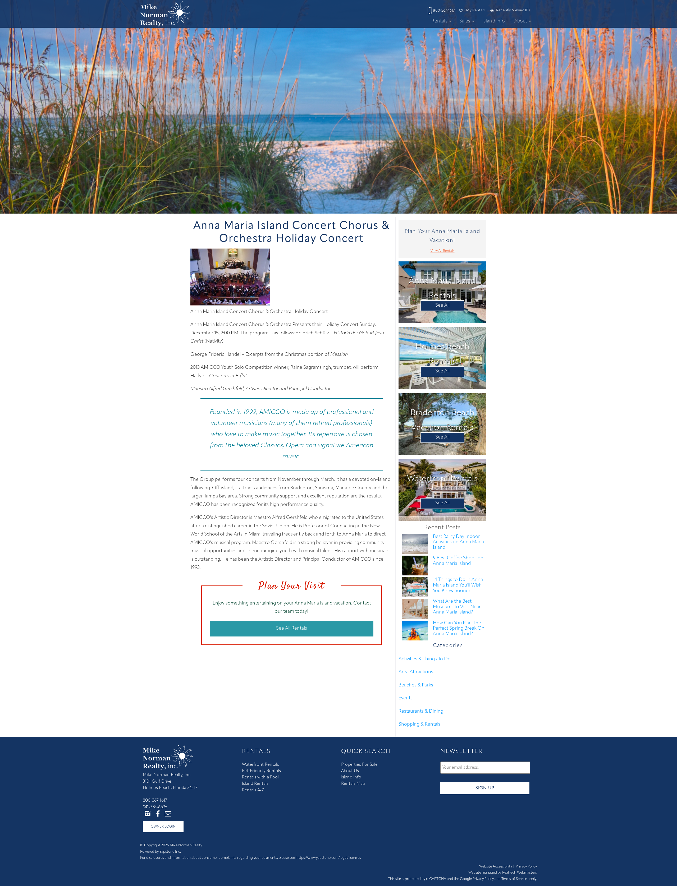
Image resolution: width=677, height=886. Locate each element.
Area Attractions (416, 672)
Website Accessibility (495, 866)
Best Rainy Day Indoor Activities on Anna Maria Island (458, 542)
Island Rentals (255, 784)
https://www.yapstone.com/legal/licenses (328, 858)
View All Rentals (443, 251)
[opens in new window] (147, 813)
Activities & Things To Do (425, 659)
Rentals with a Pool (260, 777)
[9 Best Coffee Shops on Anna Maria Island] (415, 566)
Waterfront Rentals (260, 765)
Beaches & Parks (416, 685)
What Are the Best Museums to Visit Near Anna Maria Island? (457, 607)
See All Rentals (291, 628)
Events (406, 698)
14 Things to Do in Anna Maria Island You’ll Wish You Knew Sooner (458, 585)
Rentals (439, 21)
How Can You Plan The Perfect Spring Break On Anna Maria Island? (458, 628)
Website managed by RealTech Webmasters (502, 872)
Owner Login (163, 826)
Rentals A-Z (253, 790)
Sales (464, 21)
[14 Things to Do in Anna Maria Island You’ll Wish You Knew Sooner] (415, 588)
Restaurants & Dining (421, 711)
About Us (350, 771)
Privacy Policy (526, 866)
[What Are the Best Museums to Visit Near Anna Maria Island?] (415, 610)
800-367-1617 (444, 11)
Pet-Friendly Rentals (261, 771)
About (520, 21)
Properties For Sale (359, 765)
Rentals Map (353, 784)
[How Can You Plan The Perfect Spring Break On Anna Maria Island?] (415, 631)
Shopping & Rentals (419, 724)
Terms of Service (514, 879)
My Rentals (475, 10)
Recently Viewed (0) (513, 10)
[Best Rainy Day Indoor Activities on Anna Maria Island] (415, 545)
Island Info (493, 21)
